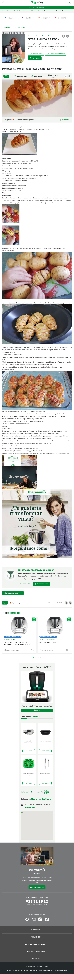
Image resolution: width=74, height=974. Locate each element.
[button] (70, 2)
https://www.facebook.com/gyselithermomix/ (26, 451)
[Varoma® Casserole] (45, 731)
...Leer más (64, 49)
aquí (46, 431)
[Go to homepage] (37, 3)
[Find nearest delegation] (3, 2)
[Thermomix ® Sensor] (45, 763)
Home (3, 11)
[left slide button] (4, 657)
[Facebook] (27, 919)
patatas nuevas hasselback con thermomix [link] (56, 11)
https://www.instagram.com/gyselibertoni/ (24, 448)
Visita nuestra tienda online (36, 7)
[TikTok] (47, 919)
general (40, 11)
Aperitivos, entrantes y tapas (13, 636)
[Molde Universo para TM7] (28, 763)
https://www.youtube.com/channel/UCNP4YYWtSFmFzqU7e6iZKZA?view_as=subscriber (38, 453)
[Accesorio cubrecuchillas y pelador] (28, 731)
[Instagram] (40, 919)
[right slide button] (70, 657)
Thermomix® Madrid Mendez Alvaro (17, 11)
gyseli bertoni (32, 11)
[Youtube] (34, 919)
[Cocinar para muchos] (54, 627)
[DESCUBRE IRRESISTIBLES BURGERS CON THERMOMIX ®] (19, 627)
